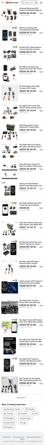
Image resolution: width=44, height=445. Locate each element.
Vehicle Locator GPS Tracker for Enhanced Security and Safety (31, 282)
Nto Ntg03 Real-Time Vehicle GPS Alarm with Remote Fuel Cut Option (31, 146)
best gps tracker (9, 422)
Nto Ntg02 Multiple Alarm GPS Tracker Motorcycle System (30, 204)
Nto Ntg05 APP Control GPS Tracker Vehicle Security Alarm (30, 107)
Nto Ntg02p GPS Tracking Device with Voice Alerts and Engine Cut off (29, 302)
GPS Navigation (9, 418)
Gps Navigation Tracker (12, 409)
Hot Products (7, 437)
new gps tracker (25, 418)
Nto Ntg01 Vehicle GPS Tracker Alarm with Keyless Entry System (31, 321)
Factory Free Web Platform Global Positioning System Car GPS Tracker (30, 185)
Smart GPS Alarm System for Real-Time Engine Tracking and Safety (30, 166)
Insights (22, 439)
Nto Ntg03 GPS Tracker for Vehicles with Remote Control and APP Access (30, 361)
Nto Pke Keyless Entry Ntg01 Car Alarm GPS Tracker (29, 87)
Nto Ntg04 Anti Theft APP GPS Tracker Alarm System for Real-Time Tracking (30, 341)
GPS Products (8, 427)
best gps (23, 422)
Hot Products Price (18, 437)
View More (21, 397)
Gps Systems (22, 413)
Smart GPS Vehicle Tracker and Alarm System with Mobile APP (30, 223)
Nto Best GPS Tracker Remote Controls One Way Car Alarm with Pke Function (30, 49)
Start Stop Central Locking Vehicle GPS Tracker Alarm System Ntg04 (29, 127)
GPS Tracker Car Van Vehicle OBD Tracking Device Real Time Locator (30, 380)
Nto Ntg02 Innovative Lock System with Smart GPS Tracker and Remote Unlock (30, 69)
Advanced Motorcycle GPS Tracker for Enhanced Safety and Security (30, 10)
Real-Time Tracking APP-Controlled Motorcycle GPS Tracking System (29, 30)
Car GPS (35, 413)
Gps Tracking (8, 413)
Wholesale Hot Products (33, 437)
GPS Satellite (29, 409)
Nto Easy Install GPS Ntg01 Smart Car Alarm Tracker (29, 262)
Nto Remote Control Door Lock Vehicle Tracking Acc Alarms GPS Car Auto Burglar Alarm (30, 244)
